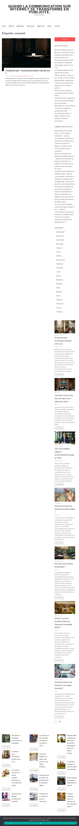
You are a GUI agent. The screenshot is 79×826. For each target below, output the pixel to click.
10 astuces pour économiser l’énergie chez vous (63, 341)
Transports (59, 304)
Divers (58, 252)
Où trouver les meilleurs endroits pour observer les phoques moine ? (63, 219)
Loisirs (58, 272)
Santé (49, 26)
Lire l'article (59, 374)
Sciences (59, 300)
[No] (77, 821)
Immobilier (59, 268)
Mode (58, 288)
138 (59, 721)
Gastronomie (60, 260)
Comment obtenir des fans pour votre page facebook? (63, 685)
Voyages (59, 312)
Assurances (60, 236)
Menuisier (59, 284)
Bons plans (30, 26)
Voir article (34, 749)
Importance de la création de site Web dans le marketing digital (44, 780)
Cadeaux (59, 248)
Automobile (60, 240)
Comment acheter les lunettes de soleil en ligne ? (65, 509)
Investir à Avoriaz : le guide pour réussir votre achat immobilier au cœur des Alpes (65, 100)
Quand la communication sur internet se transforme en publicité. (39, 9)
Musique (59, 292)
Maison (11, 26)
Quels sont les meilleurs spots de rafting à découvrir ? (64, 166)
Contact (57, 26)
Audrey (13, 76)
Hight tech (41, 26)
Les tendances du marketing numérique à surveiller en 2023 (44, 741)
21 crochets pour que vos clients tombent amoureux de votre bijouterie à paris (17, 777)
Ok (40, 823)
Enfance (59, 256)
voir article (6, 747)
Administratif (60, 232)
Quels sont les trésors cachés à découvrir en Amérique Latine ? (64, 199)
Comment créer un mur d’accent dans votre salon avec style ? (64, 398)
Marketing (20, 26)
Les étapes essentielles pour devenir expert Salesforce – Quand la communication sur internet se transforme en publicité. (64, 192)
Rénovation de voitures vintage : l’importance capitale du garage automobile (65, 108)
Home (4, 26)
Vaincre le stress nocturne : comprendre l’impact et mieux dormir (64, 93)
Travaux (58, 308)
